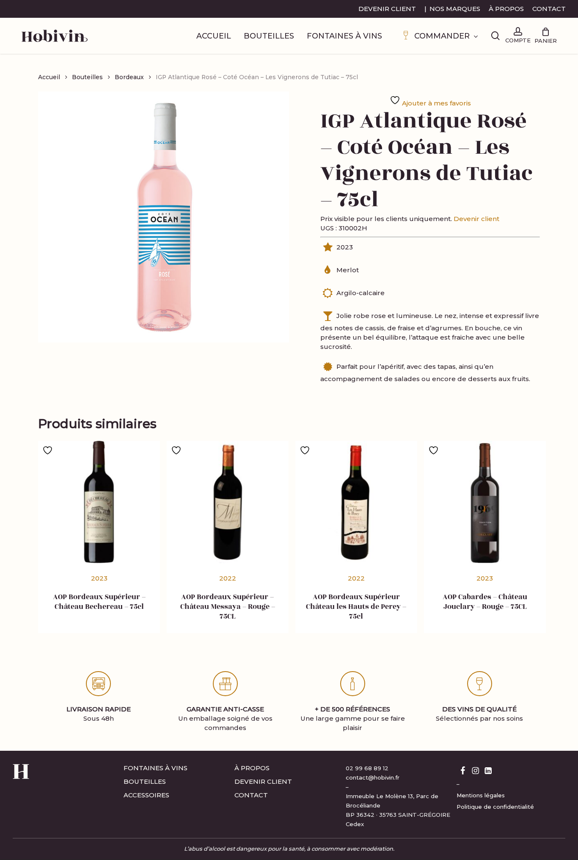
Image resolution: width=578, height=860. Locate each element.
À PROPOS (252, 768)
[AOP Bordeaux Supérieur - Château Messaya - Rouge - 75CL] (228, 502)
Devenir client (476, 219)
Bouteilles (87, 77)
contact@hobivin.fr (372, 777)
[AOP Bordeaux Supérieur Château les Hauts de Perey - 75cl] (356, 502)
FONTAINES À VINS (155, 768)
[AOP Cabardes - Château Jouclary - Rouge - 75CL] (485, 502)
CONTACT (251, 795)
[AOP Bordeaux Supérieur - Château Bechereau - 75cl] (99, 502)
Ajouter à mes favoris (435, 103)
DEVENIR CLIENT (263, 781)
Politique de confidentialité (495, 806)
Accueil (49, 77)
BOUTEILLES (145, 781)
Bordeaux (129, 77)
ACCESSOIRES (146, 795)
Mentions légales (481, 795)
